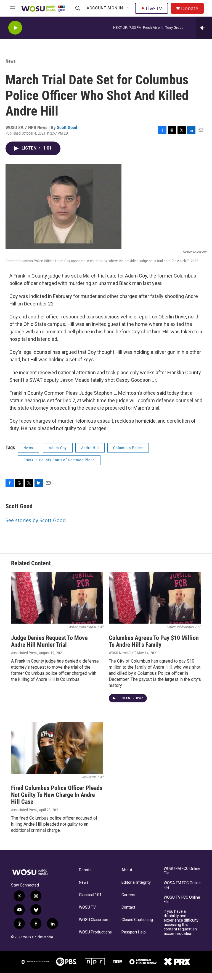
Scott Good (67, 127)
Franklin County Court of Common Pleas (59, 460)
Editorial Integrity (136, 882)
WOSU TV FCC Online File (182, 899)
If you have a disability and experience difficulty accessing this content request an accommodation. (181, 922)
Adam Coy (58, 448)
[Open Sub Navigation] (127, 8)
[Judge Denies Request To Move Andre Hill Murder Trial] (57, 598)
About (126, 870)
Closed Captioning (137, 920)
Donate (189, 8)
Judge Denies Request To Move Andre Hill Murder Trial (49, 641)
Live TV (154, 8)
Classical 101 (90, 895)
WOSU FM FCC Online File (182, 871)
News (11, 61)
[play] (15, 28)
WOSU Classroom (94, 920)
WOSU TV (87, 907)
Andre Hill (90, 448)
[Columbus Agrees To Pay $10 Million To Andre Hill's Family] (155, 598)
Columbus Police (128, 448)
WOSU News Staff (122, 653)
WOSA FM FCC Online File (182, 885)
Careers (128, 895)
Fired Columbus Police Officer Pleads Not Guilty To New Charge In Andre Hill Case (56, 794)
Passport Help (133, 932)
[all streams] (204, 28)
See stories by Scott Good (36, 520)
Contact (128, 907)
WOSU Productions (95, 932)
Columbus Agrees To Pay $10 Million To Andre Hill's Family (154, 641)
